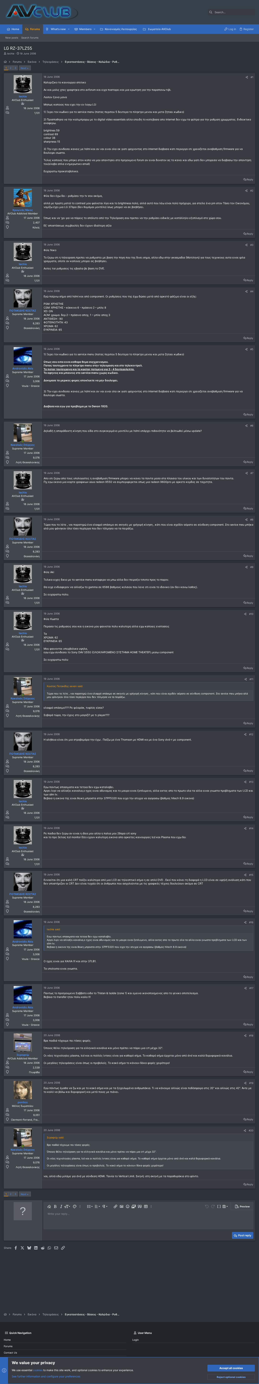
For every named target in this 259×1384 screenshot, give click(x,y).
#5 (251, 349)
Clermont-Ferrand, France (26, 1119)
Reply (250, 179)
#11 (251, 679)
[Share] (246, 77)
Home (7, 1339)
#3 (251, 244)
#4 (251, 291)
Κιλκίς (36, 227)
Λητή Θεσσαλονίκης (28, 462)
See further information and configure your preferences (46, 1376)
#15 (251, 874)
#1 (252, 77)
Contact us (10, 1352)
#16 (251, 922)
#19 (251, 1083)
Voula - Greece (31, 385)
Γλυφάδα (34, 1072)
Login (135, 1339)
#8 (251, 519)
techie (10, 53)
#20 (251, 1130)
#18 (251, 1035)
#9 (251, 567)
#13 (251, 781)
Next (23, 68)
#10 (251, 613)
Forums (8, 1346)
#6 (251, 425)
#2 (251, 190)
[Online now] (22, 441)
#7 (251, 473)
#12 (251, 734)
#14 (251, 828)
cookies (37, 1370)
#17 (251, 988)
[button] (68, 29)
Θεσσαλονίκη (32, 328)
